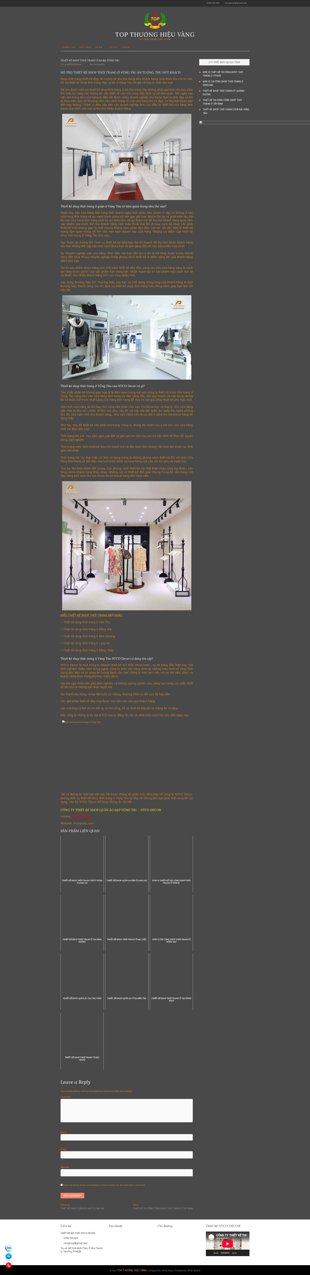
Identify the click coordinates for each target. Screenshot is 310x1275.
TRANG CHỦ (68, 47)
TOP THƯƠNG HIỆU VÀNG (155, 34)
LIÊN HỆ (125, 47)
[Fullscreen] (245, 1253)
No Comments (97, 64)
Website (65, 1167)
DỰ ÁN (98, 47)
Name (64, 1132)
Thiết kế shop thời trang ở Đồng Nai (87, 629)
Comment (67, 1097)
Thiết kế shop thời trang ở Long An (86, 643)
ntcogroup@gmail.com (235, 3)
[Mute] (240, 1253)
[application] (227, 1244)
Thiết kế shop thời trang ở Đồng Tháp (88, 650)
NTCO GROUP (193, 1270)
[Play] (210, 1253)
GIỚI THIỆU (85, 47)
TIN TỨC (113, 47)
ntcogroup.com (83, 823)
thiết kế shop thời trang (174, 392)
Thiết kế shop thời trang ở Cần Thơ (86, 622)
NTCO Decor (75, 64)
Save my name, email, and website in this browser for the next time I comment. (104, 1185)
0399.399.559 (212, 3)
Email (64, 1149)
